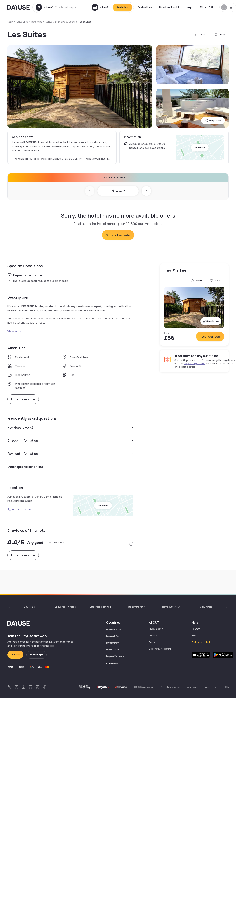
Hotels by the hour (135, 606)
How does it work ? (169, 7)
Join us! (15, 654)
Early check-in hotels (65, 606)
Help (189, 7)
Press (152, 642)
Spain (10, 21)
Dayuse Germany (115, 656)
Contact (196, 628)
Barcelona (36, 21)
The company (156, 628)
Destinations (145, 7)
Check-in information (22, 440)
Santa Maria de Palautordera (61, 21)
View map (200, 147)
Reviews (153, 635)
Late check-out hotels (100, 606)
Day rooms (29, 606)
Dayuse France (113, 629)
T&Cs (226, 687)
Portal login (36, 654)
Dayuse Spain (113, 649)
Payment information (22, 454)
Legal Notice (192, 687)
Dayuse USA (112, 636)
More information (23, 399)
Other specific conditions (25, 467)
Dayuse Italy (112, 643)
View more (14, 331)
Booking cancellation (202, 642)
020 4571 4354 (22, 509)
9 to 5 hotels (206, 606)
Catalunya (22, 21)
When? (120, 191)
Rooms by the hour (170, 606)
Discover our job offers (160, 648)
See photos (215, 120)
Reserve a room (210, 336)
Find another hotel (118, 235)
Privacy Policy (210, 687)
